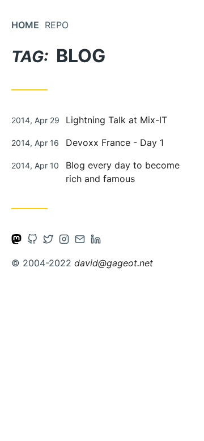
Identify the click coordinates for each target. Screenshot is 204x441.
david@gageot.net (113, 263)
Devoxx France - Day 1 (115, 142)
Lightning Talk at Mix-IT (116, 120)
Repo (57, 25)
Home (25, 25)
